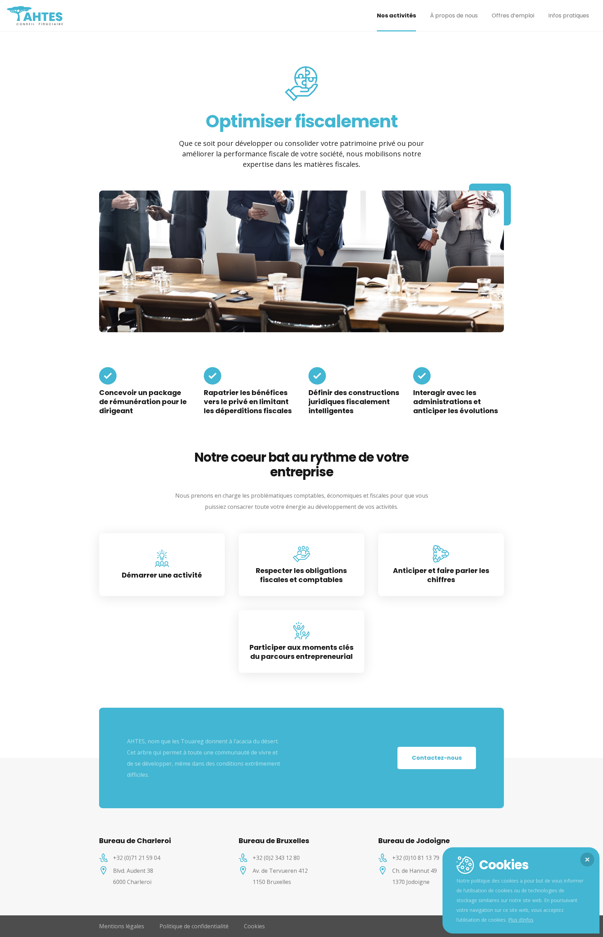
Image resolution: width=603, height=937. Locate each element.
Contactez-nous (437, 758)
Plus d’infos (521, 919)
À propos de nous (454, 16)
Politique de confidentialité (194, 926)
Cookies (254, 926)
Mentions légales (121, 926)
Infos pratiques (568, 16)
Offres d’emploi (513, 16)
